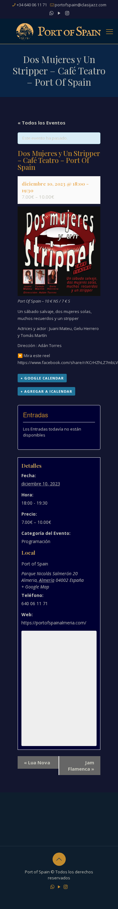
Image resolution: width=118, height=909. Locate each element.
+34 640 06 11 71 (32, 5)
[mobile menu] (109, 31)
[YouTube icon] (59, 13)
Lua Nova (37, 762)
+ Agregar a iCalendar (46, 391)
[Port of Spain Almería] (59, 31)
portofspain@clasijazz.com (80, 5)
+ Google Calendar (42, 378)
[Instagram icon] (67, 13)
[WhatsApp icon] (51, 13)
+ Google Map (35, 587)
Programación (35, 541)
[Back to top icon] (59, 859)
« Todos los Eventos (41, 122)
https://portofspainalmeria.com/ (53, 623)
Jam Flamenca (81, 765)
